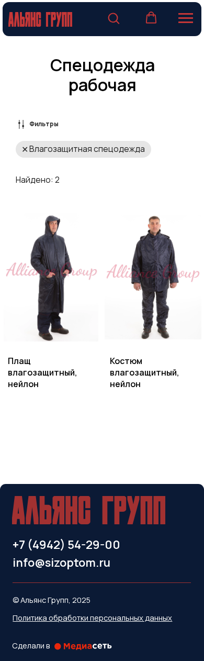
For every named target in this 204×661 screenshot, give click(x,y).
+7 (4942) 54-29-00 (66, 545)
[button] (113, 18)
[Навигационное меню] (185, 18)
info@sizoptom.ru (61, 562)
